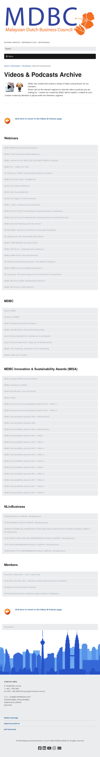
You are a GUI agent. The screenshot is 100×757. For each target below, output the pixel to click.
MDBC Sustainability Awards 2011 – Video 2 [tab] (24, 473)
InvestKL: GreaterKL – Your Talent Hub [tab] (22, 574)
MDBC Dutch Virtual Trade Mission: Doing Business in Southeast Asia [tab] (36, 217)
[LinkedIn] (44, 748)
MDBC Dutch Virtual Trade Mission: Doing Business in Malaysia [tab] (33, 211)
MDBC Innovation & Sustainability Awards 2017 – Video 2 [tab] (30, 410)
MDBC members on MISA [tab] (15, 385)
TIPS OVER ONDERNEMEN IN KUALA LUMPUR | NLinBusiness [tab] (31, 544)
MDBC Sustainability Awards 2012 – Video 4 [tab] (24, 461)
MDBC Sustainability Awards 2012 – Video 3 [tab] (24, 454)
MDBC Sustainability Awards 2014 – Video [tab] (23, 435)
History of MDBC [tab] (12, 317)
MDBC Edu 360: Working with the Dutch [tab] (22, 223)
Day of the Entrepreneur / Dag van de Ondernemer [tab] (28, 342)
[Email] (59, 748)
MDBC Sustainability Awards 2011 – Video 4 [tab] (24, 486)
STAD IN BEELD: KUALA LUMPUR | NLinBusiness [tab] (26, 522)
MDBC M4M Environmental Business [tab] (21, 147)
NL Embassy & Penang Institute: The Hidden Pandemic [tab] (30, 261)
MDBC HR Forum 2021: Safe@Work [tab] (20, 179)
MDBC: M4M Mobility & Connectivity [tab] (21, 242)
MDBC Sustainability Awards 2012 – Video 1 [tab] (24, 442)
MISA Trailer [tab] (10, 397)
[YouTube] (49, 748)
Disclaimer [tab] (9, 627)
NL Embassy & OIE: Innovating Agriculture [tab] (23, 236)
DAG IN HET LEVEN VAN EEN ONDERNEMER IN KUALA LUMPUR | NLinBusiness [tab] (39, 538)
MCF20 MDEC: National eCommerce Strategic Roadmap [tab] (30, 230)
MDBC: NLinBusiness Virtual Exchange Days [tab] (24, 329)
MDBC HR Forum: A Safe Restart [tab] (19, 287)
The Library (26, 66)
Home (6, 66)
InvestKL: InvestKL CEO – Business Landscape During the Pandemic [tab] (35, 581)
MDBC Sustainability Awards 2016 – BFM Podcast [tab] (26, 416)
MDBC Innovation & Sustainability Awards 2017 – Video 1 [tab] (30, 404)
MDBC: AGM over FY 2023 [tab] (15, 355)
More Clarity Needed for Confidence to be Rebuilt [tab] (27, 336)
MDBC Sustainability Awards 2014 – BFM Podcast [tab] (26, 429)
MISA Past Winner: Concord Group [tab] (20, 391)
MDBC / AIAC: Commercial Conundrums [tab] (22, 205)
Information (15, 66)
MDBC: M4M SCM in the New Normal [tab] (21, 255)
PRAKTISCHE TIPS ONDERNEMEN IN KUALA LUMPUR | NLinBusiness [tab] (34, 551)
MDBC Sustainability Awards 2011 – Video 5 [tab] (24, 492)
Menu (10, 56)
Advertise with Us (12, 723)
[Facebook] (40, 748)
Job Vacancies (10, 729)
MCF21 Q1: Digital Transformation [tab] (20, 198)
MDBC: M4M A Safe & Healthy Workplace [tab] (23, 268)
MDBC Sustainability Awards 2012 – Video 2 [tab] (24, 448)
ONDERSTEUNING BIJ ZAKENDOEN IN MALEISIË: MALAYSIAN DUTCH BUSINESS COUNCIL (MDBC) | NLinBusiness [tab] (47, 530)
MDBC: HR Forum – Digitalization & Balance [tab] (24, 249)
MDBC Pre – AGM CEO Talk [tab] (16, 167)
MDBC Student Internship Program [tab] (20, 323)
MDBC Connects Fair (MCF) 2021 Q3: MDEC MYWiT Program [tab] (31, 160)
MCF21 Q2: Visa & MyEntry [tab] (16, 192)
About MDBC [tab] (10, 310)
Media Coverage (11, 718)
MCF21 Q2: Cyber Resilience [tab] (17, 186)
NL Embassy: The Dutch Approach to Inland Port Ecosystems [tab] (32, 274)
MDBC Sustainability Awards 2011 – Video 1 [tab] (24, 467)
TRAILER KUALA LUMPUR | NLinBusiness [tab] (22, 516)
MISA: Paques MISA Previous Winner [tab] (21, 378)
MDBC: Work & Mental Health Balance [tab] (21, 154)
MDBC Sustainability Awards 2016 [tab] (19, 423)
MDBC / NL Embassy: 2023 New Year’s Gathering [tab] (26, 348)
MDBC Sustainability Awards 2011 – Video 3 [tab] (24, 480)
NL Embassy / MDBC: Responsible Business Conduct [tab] (28, 173)
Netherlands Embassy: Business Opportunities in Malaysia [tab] (31, 593)
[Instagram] (54, 748)
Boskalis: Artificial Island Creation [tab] (20, 587)
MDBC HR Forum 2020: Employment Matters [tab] (24, 280)
